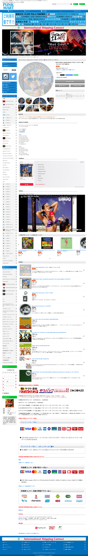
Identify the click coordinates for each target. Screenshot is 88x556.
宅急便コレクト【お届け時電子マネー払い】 (27, 486)
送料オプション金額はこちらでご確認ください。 (66, 69)
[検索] (71, 4)
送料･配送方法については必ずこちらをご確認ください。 (29, 533)
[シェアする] (57, 75)
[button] (60, 11)
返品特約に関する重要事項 (62, 77)
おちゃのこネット (42, 555)
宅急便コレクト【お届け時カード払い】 (26, 462)
